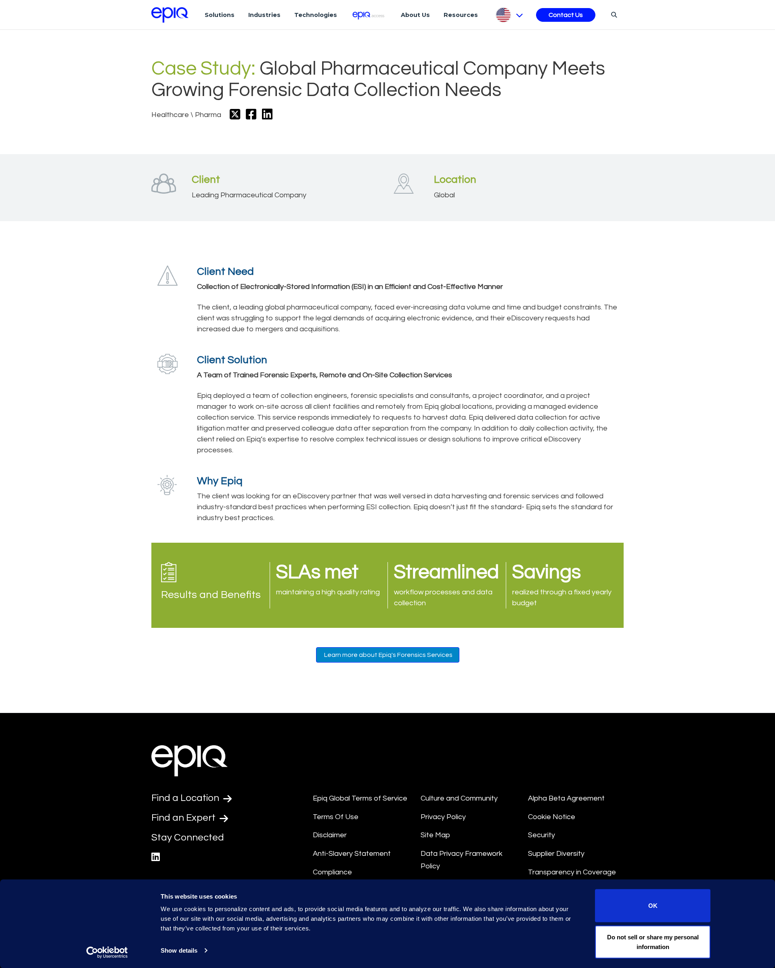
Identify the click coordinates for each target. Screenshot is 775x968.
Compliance (332, 872)
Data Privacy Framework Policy (462, 860)
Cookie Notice (551, 817)
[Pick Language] (508, 15)
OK (653, 905)
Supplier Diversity (556, 853)
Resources (461, 15)
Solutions (220, 15)
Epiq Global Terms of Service (360, 798)
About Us (415, 15)
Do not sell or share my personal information (653, 941)
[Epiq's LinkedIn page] (155, 857)
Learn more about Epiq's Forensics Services (387, 655)
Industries (264, 15)
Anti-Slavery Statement (352, 853)
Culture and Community (459, 798)
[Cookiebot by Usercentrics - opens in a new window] (107, 952)
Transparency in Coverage (572, 872)
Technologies (315, 15)
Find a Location (186, 798)
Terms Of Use (335, 817)
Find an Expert (184, 818)
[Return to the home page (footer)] (170, 15)
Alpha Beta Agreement (566, 798)
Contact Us (566, 15)
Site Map (435, 835)
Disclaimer (330, 835)
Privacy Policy (443, 817)
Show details (179, 950)
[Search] (613, 14)
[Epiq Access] (369, 14)
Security (541, 835)
